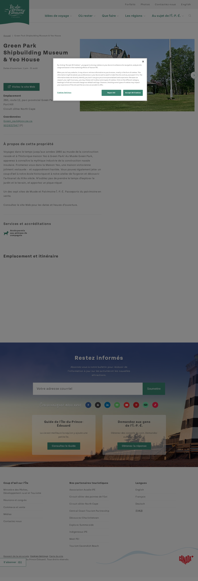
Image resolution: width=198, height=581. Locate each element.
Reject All (111, 93)
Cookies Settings (64, 93)
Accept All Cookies (133, 93)
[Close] (143, 61)
